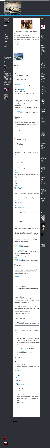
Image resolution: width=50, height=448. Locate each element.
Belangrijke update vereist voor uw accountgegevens (43, 100)
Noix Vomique (42, 163)
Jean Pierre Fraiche (17, 187)
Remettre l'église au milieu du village (43, 35)
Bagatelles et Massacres (43, 198)
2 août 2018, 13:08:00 (21, 89)
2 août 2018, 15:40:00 (19, 120)
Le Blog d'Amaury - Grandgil (43, 145)
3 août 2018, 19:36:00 (21, 245)
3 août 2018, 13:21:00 (21, 211)
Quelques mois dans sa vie (43, 117)
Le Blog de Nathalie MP (43, 86)
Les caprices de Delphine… (43, 167)
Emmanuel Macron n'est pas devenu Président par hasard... (9, 61)
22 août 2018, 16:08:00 (19, 379)
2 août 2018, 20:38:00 (20, 143)
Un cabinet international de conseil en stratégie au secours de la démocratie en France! (43, 75)
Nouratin (42, 122)
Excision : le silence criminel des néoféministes (43, 40)
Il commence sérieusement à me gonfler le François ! (9, 67)
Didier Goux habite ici (43, 104)
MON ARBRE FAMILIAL (43, 137)
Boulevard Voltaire (43, 53)
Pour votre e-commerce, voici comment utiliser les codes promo (43, 125)
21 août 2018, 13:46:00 (21, 363)
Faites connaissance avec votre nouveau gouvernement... (8, 77)
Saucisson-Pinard (42, 73)
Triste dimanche (5, 59)
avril (5, 45)
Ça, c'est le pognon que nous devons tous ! (43, 209)
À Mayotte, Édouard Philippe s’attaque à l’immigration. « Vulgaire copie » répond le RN (43, 55)
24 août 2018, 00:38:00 (21, 402)
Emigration (42, 197)
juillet (5, 43)
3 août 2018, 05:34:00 (21, 202)
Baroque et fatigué (43, 183)
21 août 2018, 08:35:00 (19, 356)
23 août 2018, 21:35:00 (21, 393)
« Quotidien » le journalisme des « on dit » (43, 146)
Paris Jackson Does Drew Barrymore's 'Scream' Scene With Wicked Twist (43, 148)
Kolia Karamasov (42, 193)
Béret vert (16, 172)
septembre (6, 33)
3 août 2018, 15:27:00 (19, 238)
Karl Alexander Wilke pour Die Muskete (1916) (43, 79)
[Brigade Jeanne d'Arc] (43, 212)
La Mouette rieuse (42, 101)
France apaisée (42, 98)
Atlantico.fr (42, 37)
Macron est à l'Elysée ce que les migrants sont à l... (7, 36)
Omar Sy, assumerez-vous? (43, 171)
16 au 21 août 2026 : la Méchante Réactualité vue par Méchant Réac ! (43, 63)
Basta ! (42, 64)
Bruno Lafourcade (43, 135)
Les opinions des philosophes (42, 179)
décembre (6, 31)
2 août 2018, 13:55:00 (20, 73)
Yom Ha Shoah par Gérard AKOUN (43, 119)
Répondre (16, 87)
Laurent (16, 276)
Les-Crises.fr (42, 42)
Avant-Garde (42, 204)
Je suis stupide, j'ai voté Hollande (43, 181)
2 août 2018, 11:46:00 (19, 84)
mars (5, 46)
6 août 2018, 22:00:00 (19, 276)
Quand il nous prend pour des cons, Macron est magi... (8, 39)
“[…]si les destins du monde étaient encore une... (43, 156)
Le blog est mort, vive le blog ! (43, 182)
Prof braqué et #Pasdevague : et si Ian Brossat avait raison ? (43, 158)
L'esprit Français (42, 155)
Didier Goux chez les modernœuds (43, 140)
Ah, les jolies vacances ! (43, 189)
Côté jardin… (42, 77)
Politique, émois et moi (43, 99)
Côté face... (42, 152)
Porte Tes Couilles (42, 174)
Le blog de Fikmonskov (43, 157)
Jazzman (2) (42, 160)
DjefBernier (42, 187)
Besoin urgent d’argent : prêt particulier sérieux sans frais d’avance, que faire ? (43, 110)
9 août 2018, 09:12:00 (19, 316)
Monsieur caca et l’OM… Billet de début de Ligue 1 (43, 46)
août (5, 34)
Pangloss (16, 111)
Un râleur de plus (42, 138)
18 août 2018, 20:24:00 (21, 346)
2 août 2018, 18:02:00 (19, 179)
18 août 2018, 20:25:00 (21, 351)
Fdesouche (42, 49)
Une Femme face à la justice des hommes (43, 143)
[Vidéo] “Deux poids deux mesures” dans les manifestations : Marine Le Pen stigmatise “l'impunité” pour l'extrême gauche (43, 133)
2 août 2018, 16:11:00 (20, 151)
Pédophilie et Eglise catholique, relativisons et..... (7, 38)
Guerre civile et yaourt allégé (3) (43, 47)
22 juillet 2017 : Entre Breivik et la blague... (43, 177)
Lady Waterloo (42, 161)
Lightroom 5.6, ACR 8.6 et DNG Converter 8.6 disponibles (43, 201)
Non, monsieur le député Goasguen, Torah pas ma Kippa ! (8, 83)
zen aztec (16, 356)
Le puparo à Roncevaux (43, 121)
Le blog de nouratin (43, 196)
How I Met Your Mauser (43, 185)
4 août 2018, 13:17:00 (21, 259)
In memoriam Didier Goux (43, 103)
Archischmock (42, 195)
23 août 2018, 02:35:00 (21, 384)
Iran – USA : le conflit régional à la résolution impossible (43, 94)
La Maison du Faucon (43, 45)
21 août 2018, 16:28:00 (21, 370)
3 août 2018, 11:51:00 (21, 207)
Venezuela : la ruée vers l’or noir (43, 89)
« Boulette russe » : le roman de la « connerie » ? (43, 57)
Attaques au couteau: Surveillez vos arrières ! (8, 41)
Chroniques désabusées (43, 172)
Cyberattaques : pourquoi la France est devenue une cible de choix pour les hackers (43, 38)
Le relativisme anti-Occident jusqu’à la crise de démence (43, 175)
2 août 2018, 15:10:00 (19, 111)
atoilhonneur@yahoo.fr (20, 60)
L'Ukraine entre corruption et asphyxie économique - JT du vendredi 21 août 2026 (43, 60)
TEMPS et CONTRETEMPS (42, 118)
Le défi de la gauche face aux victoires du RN (43, 112)
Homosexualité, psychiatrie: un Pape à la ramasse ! (8, 37)
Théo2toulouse (16, 245)
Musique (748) (42, 48)
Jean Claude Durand (42, 195)
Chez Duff (42, 95)
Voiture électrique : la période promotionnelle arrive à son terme (43, 68)
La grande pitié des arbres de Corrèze (43, 165)
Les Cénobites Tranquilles (43, 130)
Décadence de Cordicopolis (42, 76)
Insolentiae (42, 80)
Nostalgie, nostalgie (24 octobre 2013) (43, 72)
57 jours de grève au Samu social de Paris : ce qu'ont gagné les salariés (43, 65)
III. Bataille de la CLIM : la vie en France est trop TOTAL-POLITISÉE (43, 87)
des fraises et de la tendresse (42, 106)
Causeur (42, 56)
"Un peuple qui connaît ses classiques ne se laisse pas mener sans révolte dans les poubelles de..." (43, 153)
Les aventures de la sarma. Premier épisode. (43, 169)
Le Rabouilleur (42, 115)
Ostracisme (42, 116)
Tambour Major (42, 113)
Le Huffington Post (43, 147)
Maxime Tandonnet (43, 71)
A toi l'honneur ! (8, 2)
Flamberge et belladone (43, 111)
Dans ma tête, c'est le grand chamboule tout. (8, 64)
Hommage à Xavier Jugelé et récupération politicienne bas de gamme (9, 74)
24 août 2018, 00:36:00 (21, 322)
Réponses (17, 142)
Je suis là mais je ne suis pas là (43, 107)
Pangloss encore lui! (43, 69)
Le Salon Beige (42, 202)
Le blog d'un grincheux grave (43, 127)
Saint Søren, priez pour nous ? (43, 184)
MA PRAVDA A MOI (43, 78)
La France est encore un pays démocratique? (43, 96)
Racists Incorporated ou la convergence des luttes (43, 173)
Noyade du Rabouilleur (43, 115)
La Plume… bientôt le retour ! (43, 150)
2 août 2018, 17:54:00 (19, 172)
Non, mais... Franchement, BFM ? (43, 36)
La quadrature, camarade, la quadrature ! (43, 141)
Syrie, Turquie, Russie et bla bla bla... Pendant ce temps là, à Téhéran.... (43, 192)
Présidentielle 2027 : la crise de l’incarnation (43, 91)
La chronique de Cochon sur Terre (43, 190)
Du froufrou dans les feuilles (43, 168)
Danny (17, 73)
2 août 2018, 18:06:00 (21, 187)
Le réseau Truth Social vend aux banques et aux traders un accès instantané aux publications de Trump (43, 43)
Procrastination (42, 163)
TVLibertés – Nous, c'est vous (43, 59)
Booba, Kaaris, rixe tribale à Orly (7, 42)
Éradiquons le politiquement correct (43, 84)
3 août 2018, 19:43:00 (21, 250)
